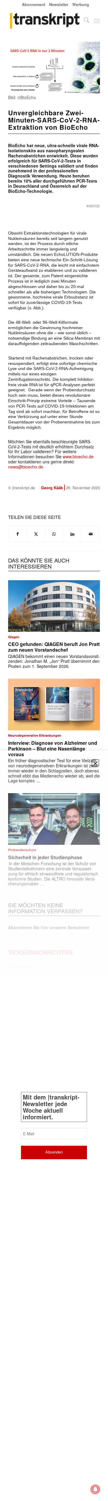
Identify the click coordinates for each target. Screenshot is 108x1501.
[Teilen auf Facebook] (17, 534)
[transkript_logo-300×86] (45, 21)
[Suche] (83, 21)
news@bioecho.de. (26, 467)
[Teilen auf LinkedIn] (72, 534)
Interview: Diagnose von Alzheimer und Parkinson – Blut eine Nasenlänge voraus (52, 748)
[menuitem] (33, 4)
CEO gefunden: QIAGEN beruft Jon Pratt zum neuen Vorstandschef (54, 647)
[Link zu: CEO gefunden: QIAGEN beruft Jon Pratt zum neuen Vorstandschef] (54, 606)
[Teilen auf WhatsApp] (54, 534)
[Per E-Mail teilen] (91, 534)
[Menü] (97, 21)
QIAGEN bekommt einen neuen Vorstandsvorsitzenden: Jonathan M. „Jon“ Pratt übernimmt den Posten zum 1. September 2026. (54, 661)
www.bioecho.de (78, 456)
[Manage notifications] (95, 1489)
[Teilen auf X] (36, 534)
